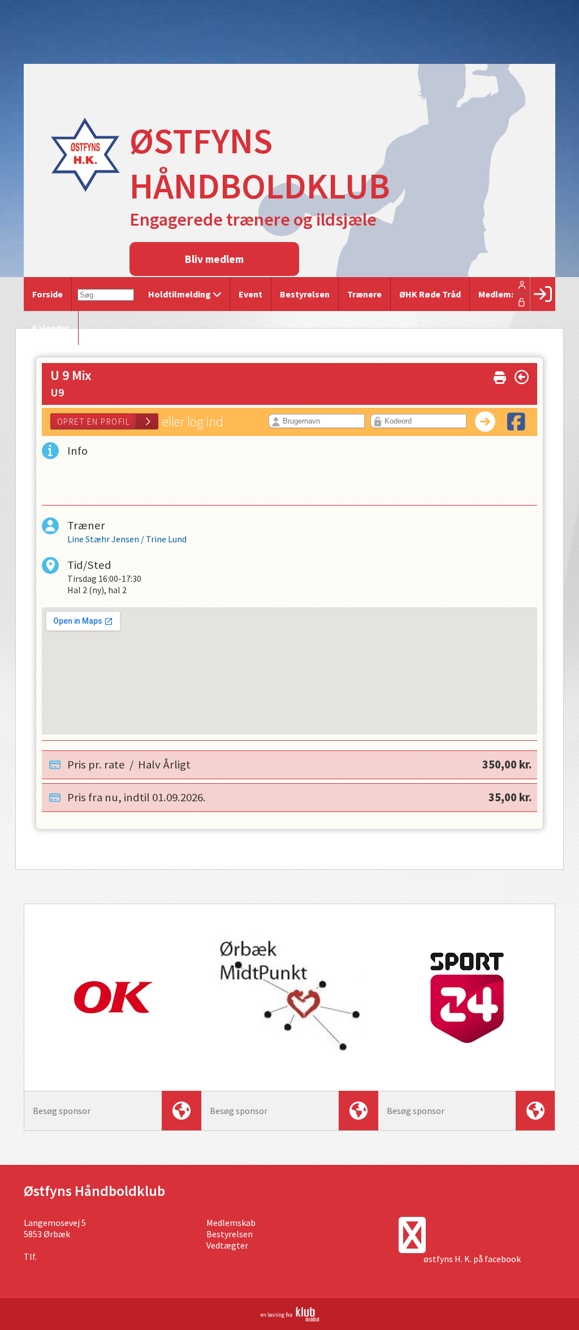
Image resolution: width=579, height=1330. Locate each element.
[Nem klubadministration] (290, 1318)
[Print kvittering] (500, 375)
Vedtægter (227, 1245)
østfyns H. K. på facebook (472, 1258)
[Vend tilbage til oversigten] (522, 377)
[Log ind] (542, 294)
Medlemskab (231, 1222)
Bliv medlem (214, 259)
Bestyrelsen (229, 1234)
